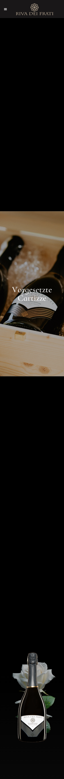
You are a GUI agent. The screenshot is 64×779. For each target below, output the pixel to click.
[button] (5, 9)
